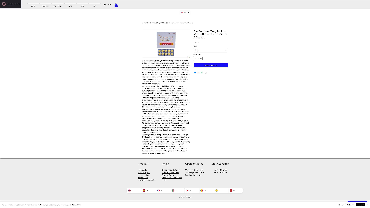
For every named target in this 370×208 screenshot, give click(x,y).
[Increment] (201, 58)
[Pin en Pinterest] (198, 72)
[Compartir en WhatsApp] (202, 72)
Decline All (350, 205)
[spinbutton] (198, 58)
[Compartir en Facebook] (195, 72)
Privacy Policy (76, 205)
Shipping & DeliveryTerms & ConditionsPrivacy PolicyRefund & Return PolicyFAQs (172, 175)
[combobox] (211, 50)
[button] (116, 5)
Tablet (196, 46)
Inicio (144, 23)
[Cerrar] (368, 204)
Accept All (361, 205)
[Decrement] (195, 58)
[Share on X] (206, 72)
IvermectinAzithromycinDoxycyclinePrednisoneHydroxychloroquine (147, 175)
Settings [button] (341, 205)
